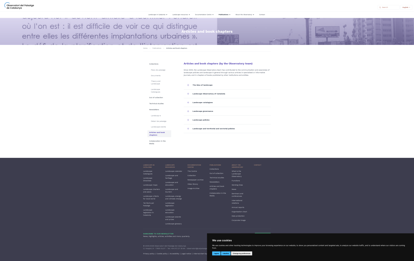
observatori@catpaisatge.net (198, 248)
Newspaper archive (195, 180)
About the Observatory (237, 166)
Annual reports (238, 207)
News (234, 189)
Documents (156, 76)
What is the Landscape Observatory (237, 173)
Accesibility (174, 254)
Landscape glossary (173, 224)
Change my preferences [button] (241, 253)
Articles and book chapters (176, 48)
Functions (236, 181)
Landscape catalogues (203, 102)
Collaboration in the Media (157, 142)
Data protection (238, 216)
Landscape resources (170, 166)
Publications (156, 48)
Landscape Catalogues (155, 90)
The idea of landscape (202, 85)
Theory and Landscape (155, 82)
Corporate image (239, 220)
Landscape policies (201, 120)
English (405, 7)
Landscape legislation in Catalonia (148, 212)
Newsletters (154, 110)
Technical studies (156, 104)
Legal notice (186, 254)
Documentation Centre (194, 166)
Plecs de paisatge (158, 70)
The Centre (192, 171)
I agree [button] (216, 253)
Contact (257, 165)
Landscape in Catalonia (148, 166)
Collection (191, 175)
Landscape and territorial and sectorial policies (214, 129)
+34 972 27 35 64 (178, 248)
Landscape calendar (173, 171)
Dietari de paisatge (158, 121)
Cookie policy (162, 254)
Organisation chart (239, 212)
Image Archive (193, 188)
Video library (192, 184)
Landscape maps (150, 185)
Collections (153, 64)
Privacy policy (148, 254)
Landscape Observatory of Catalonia (209, 94)
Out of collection (156, 97)
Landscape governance (203, 111)
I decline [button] (226, 253)
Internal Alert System (202, 254)
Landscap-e (156, 116)
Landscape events (158, 127)
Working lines (237, 185)
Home (145, 48)
